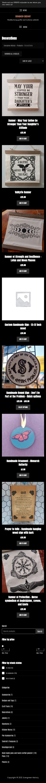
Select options (23, 407)
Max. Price (39, 653)
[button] (23, 27)
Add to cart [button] (23, 138)
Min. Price (5, 653)
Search (4, 626)
